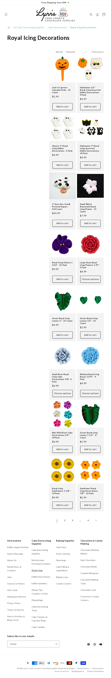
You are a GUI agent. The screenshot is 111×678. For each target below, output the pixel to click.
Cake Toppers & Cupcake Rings (39, 619)
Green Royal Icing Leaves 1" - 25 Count (62, 319)
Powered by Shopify (67, 668)
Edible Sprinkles (39, 583)
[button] (6, 14)
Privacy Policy (14, 603)
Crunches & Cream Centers (90, 598)
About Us (12, 560)
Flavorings (61, 560)
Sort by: (59, 52)
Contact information (95, 671)
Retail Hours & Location (14, 569)
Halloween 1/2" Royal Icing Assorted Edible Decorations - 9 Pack (90, 91)
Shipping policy (78, 671)
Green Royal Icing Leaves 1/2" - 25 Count (89, 320)
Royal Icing (37, 570)
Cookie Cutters (63, 583)
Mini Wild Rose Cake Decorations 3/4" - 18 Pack (62, 435)
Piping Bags (37, 600)
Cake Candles (38, 627)
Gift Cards (12, 590)
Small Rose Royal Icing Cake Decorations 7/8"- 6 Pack (62, 378)
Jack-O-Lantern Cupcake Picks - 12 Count (61, 90)
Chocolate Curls (88, 590)
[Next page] (96, 520)
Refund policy (83, 668)
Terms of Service (15, 610)
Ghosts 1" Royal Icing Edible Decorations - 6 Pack (62, 148)
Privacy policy (98, 668)
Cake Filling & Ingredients (62, 569)
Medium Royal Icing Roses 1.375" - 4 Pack (89, 376)
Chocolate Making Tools (89, 581)
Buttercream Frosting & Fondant (41, 562)
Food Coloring (63, 554)
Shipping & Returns (16, 596)
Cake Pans (61, 547)
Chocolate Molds (89, 566)
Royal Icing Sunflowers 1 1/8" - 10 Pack (61, 491)
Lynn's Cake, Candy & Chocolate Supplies (41, 668)
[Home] (9, 27)
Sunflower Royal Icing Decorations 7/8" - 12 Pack (89, 491)
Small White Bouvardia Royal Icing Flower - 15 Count (88, 208)
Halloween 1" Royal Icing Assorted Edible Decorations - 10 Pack (90, 149)
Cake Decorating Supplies (40, 552)
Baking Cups (62, 577)
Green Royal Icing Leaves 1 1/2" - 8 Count (89, 435)
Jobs (9, 577)
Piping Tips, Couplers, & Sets (40, 592)
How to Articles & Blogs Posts (16, 618)
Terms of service (62, 671)
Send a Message (15, 554)
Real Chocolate (88, 560)
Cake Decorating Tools (40, 608)
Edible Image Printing (17, 547)
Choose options (90, 279)
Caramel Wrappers (90, 573)
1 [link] (57, 520)
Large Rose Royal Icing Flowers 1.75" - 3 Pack (90, 265)
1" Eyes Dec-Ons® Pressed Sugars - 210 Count (61, 206)
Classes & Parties (16, 583)
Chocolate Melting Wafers (90, 552)
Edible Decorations (41, 577)
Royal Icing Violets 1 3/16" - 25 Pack (62, 263)
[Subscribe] (56, 644)
